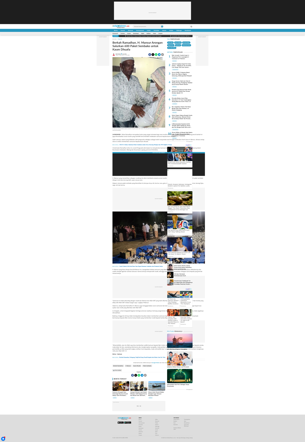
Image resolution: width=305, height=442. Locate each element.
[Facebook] (149, 54)
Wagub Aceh (171, 45)
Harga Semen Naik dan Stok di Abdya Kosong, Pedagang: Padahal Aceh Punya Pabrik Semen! (182, 82)
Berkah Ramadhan (118, 366)
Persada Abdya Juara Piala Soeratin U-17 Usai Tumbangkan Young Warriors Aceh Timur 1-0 (181, 100)
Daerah (120, 39)
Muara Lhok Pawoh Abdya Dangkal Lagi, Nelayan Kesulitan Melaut (156, 394)
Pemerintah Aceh (186, 45)
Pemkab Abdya (186, 42)
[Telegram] (159, 54)
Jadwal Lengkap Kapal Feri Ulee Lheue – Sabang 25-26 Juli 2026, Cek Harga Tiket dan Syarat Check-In (181, 66)
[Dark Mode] (191, 26)
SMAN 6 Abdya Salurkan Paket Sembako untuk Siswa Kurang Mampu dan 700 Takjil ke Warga (145, 144)
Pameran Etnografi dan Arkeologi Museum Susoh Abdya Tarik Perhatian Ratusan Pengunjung (120, 395)
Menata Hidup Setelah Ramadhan (177, 349)
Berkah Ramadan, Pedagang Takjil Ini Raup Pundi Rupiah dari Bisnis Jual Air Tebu (142, 357)
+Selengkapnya (189, 141)
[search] (162, 27)
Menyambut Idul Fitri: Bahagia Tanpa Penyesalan (178, 385)
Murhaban (118, 54)
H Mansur (128, 366)
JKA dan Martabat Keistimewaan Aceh (180, 274)
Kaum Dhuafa (137, 366)
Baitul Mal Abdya (172, 47)
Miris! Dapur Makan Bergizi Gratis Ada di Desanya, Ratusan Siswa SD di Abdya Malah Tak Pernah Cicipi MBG (182, 118)
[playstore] (127, 423)
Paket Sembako (147, 366)
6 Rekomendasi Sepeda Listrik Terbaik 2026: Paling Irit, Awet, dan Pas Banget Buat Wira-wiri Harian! (181, 126)
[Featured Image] (138, 92)
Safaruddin (170, 42)
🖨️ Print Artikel (117, 370)
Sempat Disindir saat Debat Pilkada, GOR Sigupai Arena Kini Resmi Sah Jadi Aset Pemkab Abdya (138, 395)
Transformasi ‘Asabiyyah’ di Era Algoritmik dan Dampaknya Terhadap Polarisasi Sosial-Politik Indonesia (183, 283)
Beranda (114, 39)
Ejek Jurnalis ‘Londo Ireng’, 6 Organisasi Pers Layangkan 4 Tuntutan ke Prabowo (180, 57)
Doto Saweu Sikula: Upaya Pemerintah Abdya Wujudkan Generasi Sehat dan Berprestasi (183, 268)
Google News (155, 362)
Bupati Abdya (178, 42)
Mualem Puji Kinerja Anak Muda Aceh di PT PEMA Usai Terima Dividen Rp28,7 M (181, 91)
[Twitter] (153, 54)
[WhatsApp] (156, 54)
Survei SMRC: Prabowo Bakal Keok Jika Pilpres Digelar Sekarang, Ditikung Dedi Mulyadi (182, 74)
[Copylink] (162, 54)
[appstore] (121, 423)
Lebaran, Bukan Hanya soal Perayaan (178, 367)
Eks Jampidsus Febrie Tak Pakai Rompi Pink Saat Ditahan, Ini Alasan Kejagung (181, 108)
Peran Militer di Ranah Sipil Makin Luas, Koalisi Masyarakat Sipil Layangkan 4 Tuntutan (182, 134)
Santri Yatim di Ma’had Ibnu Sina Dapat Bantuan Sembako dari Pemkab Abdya (141, 266)
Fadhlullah (178, 45)
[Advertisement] (152, 13)
